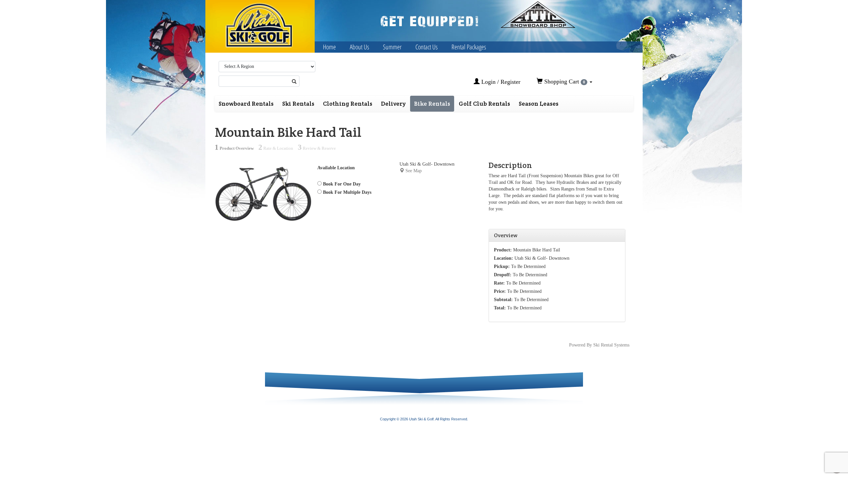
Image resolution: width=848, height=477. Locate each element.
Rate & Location (275, 148)
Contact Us (426, 46)
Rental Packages (468, 46)
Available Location (336, 167)
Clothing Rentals (347, 103)
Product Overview (234, 148)
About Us (359, 46)
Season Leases (538, 103)
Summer (392, 46)
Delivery (393, 103)
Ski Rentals (298, 103)
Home (329, 46)
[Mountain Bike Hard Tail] (263, 193)
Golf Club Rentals (484, 103)
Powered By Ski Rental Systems (599, 345)
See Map (413, 170)
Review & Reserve (317, 148)
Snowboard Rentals (246, 103)
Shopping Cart (564, 81)
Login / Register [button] (500, 82)
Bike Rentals (432, 103)
